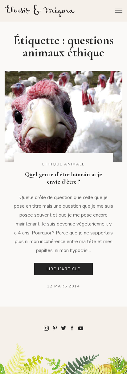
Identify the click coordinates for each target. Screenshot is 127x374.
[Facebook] (72, 327)
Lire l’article (63, 268)
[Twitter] (63, 327)
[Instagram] (46, 327)
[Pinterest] (55, 327)
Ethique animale (63, 164)
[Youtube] (81, 327)
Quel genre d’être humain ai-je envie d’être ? (63, 178)
